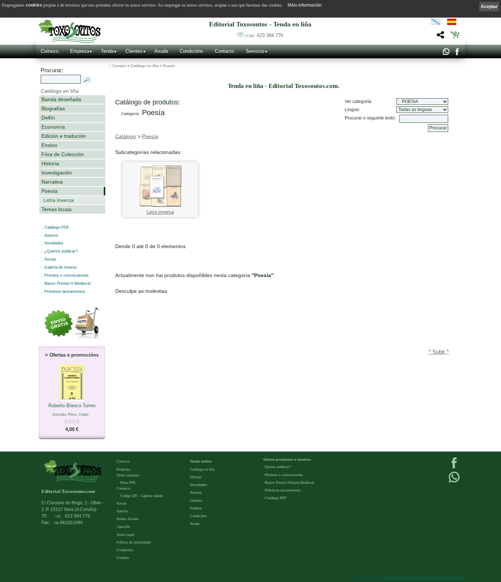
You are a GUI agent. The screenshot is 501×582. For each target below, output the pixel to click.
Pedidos (196, 508)
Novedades (198, 485)
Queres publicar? (278, 467)
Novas (50, 259)
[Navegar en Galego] (435, 23)
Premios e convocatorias (66, 275)
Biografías (53, 108)
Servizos (255, 51)
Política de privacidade (134, 542)
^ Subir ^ (438, 352)
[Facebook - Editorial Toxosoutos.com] (456, 53)
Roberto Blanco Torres (72, 417)
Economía (53, 127)
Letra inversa (58, 200)
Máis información (305, 5)
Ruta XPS (127, 483)
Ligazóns (123, 526)
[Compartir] (439, 37)
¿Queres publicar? (61, 251)
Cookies (123, 558)
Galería (122, 511)
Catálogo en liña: (60, 91)
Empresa (79, 51)
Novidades (53, 243)
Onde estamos (128, 475)
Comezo (49, 51)
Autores (51, 235)
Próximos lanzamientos (283, 490)
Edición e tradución (63, 136)
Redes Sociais (128, 519)
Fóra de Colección (62, 154)
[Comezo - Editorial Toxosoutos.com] (69, 31)
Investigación (56, 173)
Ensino (49, 145)
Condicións (191, 51)
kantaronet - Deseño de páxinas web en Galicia (424, 577)
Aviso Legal (125, 535)
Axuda (161, 51)
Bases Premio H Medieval (67, 283)
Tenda (107, 51)
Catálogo (125, 136)
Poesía (49, 191)
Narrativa (52, 182)
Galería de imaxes (60, 267)
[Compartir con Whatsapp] (445, 53)
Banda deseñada (61, 99)
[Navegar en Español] (453, 23)
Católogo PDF (276, 498)
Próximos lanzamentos (64, 291)
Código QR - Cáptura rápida (141, 496)
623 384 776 (264, 35)
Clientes (134, 51)
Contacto (224, 51)
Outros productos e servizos (287, 459)
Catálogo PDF (56, 227)
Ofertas (195, 477)
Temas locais (56, 209)
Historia (50, 163)
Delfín (48, 118)
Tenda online (201, 461)
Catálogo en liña (144, 66)
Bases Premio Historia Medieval (289, 483)
